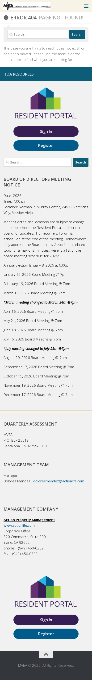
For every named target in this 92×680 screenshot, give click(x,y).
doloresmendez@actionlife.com (58, 481)
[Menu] (86, 6)
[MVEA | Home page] (34, 6)
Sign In (46, 131)
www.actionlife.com (19, 525)
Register (46, 145)
